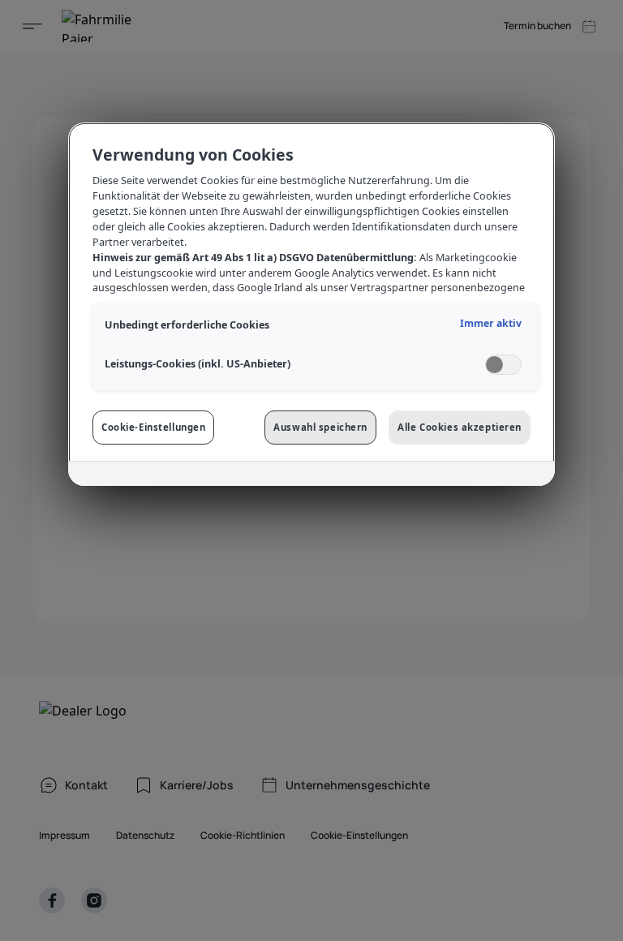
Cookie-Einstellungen (153, 427)
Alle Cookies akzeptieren (459, 427)
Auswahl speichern (320, 427)
